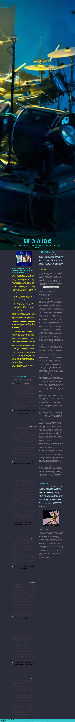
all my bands (25, 245)
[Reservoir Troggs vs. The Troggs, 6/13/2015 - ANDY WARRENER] (24, 574)
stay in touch (45, 245)
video (59, 245)
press (55, 245)
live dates (32, 245)
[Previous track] (1, 720)
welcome (16, 245)
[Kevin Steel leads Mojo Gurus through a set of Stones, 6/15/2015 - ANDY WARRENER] (24, 670)
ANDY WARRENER (18, 383)
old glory (37, 247)
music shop (38, 245)
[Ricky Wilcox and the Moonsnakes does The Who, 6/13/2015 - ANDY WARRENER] (23, 530)
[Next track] (5, 720)
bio (20, 245)
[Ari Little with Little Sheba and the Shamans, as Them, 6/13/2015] (23, 624)
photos (51, 245)
